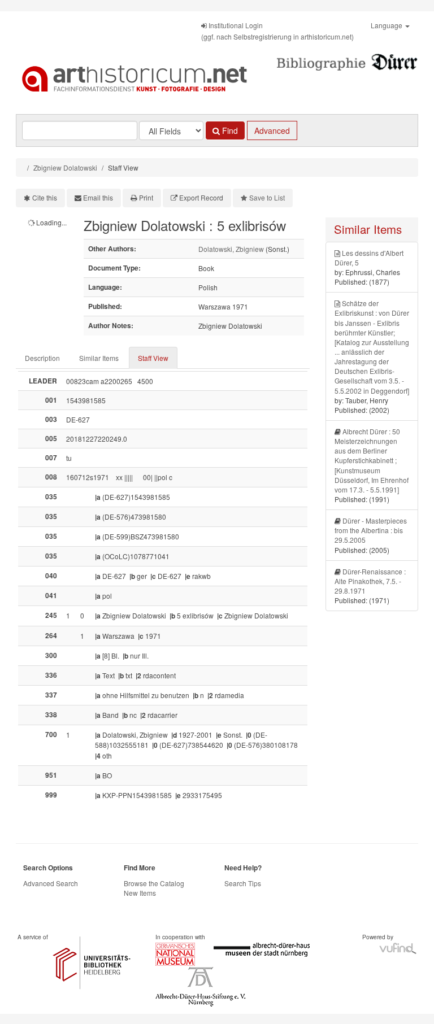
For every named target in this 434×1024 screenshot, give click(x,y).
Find (229, 130)
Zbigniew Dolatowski (65, 167)
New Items (140, 892)
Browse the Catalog (154, 883)
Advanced (272, 130)
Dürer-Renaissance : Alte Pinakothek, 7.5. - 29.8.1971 (370, 581)
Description (42, 358)
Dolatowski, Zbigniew (231, 249)
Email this (98, 197)
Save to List (267, 197)
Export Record (201, 197)
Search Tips (242, 883)
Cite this (44, 197)
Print (146, 197)
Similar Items (99, 358)
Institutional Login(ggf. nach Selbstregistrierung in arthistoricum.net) (277, 30)
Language (387, 25)
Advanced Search (50, 883)
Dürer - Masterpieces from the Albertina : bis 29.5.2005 (371, 530)
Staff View (153, 358)
